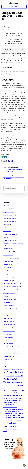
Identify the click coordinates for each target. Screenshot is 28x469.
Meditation (11, 388)
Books (4, 227)
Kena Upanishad (7, 277)
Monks (5, 296)
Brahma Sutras (7, 231)
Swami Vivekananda (8, 343)
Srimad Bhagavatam (8, 337)
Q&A (4, 390)
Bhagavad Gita (10, 160)
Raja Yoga (5, 315)
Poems (16, 388)
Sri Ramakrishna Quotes (9, 331)
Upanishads (6, 359)
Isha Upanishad (7, 264)
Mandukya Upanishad (8, 293)
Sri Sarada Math (7, 334)
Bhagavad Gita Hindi (8, 215)
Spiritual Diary (6, 327)
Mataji (7, 388)
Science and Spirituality (9, 324)
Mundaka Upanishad (8, 299)
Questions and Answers (9, 308)
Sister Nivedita (14, 392)
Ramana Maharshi (7, 318)
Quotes (5, 312)
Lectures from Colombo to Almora (11, 283)
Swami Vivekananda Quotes (10, 346)
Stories (5, 340)
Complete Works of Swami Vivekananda (13, 243)
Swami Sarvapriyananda (17, 413)
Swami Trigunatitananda (18, 417)
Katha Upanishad (7, 274)
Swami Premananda (17, 409)
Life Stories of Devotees (9, 289)
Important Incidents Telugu (10, 258)
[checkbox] (24, 465)
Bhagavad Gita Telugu (8, 221)
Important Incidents (8, 255)
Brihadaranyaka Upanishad (10, 234)
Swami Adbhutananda (17, 400)
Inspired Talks (6, 261)
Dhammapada (6, 248)
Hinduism (11, 385)
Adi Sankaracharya (6, 369)
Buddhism (5, 237)
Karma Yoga (6, 270)
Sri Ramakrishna (16, 395)
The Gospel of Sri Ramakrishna (11, 353)
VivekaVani (14, 3)
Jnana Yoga (6, 267)
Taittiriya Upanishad (8, 350)
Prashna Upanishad (8, 305)
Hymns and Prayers (8, 251)
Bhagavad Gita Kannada (9, 218)
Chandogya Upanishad (8, 240)
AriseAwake (6, 205)
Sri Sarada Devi (8, 398)
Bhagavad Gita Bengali (8, 212)
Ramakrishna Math (20, 390)
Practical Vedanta (21, 388)
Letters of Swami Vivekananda (10, 286)
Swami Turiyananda (10, 420)
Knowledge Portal (7, 280)
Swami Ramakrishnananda (10, 411)
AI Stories (20, 369)
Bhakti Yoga (6, 224)
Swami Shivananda (9, 415)
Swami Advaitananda (8, 402)
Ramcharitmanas (7, 321)
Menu (15, 6)
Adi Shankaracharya (14, 369)
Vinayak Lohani (13, 429)
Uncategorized (7, 356)
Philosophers (6, 302)
